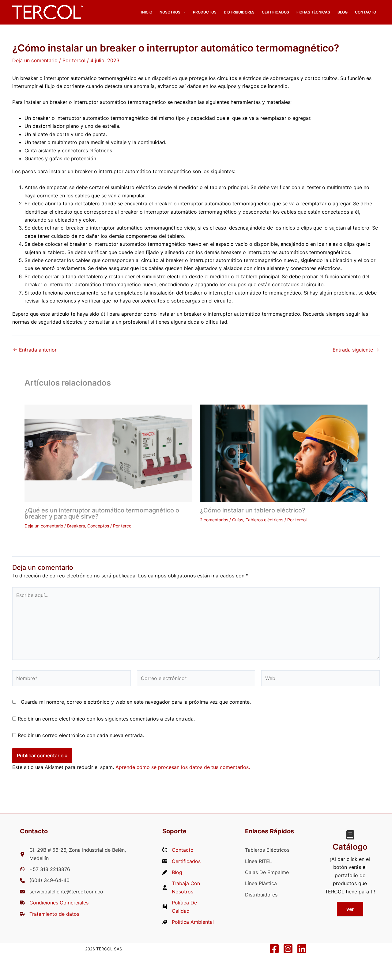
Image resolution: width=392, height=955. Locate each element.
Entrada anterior (35, 349)
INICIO (146, 12)
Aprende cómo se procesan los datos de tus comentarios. (182, 767)
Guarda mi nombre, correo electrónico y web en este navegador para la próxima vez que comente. (136, 702)
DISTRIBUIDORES (239, 12)
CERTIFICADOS (275, 12)
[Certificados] (181, 861)
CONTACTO (365, 12)
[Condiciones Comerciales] (54, 903)
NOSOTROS (170, 12)
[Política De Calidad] (188, 907)
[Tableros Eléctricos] (267, 850)
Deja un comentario (35, 60)
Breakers (76, 525)
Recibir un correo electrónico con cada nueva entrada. (81, 735)
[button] (183, 12)
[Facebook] (274, 949)
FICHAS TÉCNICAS (313, 12)
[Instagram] (288, 949)
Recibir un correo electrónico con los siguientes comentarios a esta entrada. (106, 719)
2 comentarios (214, 519)
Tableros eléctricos (264, 519)
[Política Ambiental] (188, 922)
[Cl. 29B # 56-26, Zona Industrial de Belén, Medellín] (75, 854)
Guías (237, 519)
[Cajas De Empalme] (267, 872)
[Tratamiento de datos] (49, 914)
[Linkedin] (302, 949)
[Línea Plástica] (261, 883)
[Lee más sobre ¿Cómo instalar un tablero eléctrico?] (284, 453)
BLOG (342, 12)
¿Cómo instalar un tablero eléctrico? (252, 510)
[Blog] (172, 872)
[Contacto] (178, 850)
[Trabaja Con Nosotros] (188, 887)
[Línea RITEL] (258, 861)
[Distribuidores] (261, 895)
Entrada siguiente (356, 349)
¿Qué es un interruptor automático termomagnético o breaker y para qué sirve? (101, 513)
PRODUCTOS (205, 12)
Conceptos (98, 525)
